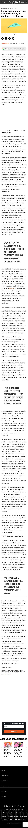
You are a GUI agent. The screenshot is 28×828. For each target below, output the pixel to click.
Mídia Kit (11, 819)
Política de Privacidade (12, 816)
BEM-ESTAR (7, 747)
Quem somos (6, 812)
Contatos (5, 819)
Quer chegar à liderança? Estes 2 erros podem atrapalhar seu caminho (18, 752)
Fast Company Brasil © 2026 (14, 823)
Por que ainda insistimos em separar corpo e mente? (7, 752)
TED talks (12, 288)
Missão (13, 812)
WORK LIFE (13, 8)
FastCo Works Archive (20, 819)
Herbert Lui (5, 43)
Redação (3, 816)
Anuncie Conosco (20, 812)
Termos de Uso (23, 816)
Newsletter (24, 2)
